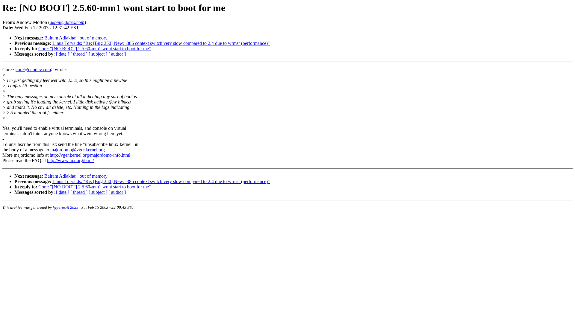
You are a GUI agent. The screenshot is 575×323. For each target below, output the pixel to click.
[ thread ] (78, 54)
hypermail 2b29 (65, 207)
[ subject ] (98, 54)
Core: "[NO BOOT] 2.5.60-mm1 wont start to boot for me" (94, 48)
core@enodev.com (33, 69)
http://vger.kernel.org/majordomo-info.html (90, 155)
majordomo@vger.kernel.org (77, 149)
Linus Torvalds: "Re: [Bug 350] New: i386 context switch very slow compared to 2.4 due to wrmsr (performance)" (161, 43)
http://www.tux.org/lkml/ (70, 160)
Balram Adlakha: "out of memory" (77, 37)
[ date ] (62, 54)
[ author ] (117, 54)
